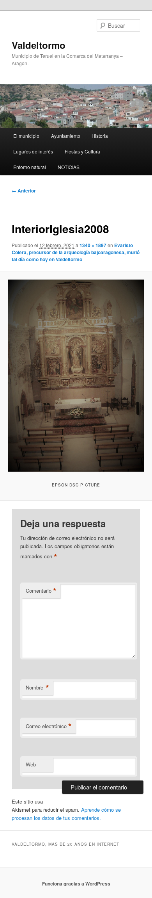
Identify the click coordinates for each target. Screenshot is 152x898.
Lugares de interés (33, 151)
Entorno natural (29, 167)
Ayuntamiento (65, 135)
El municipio (26, 135)
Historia (100, 135)
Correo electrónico (49, 726)
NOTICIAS (69, 167)
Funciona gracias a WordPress (76, 883)
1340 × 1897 (93, 245)
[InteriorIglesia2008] (75, 376)
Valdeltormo (38, 45)
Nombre (37, 687)
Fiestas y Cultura (82, 151)
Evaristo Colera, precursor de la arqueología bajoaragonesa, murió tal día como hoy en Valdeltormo (76, 252)
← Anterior (24, 190)
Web (31, 764)
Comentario (41, 590)
